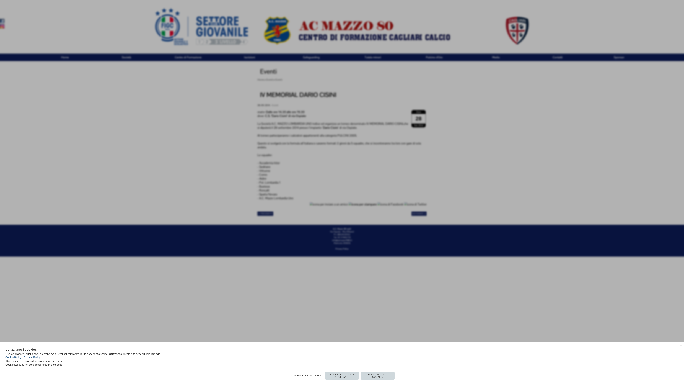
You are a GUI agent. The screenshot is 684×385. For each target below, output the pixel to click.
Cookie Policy (13, 357)
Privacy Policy (32, 357)
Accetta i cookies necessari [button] (342, 375)
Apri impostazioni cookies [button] (306, 375)
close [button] (681, 345)
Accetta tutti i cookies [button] (378, 375)
